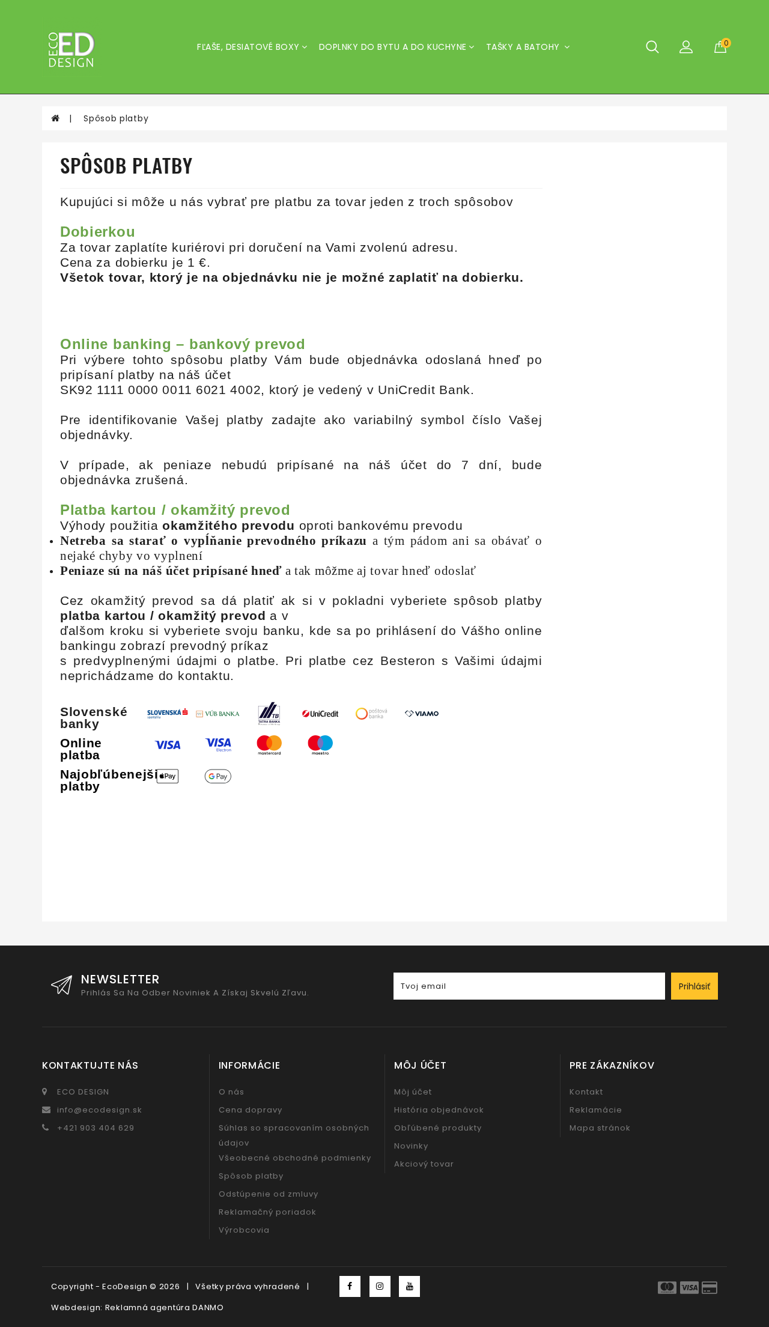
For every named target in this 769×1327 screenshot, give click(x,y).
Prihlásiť (694, 986)
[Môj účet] (686, 46)
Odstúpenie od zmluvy (268, 1194)
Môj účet (413, 1092)
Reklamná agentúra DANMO (164, 1307)
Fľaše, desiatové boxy (248, 47)
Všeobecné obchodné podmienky (295, 1158)
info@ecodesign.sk (99, 1110)
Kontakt (586, 1092)
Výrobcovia (244, 1230)
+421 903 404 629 (96, 1128)
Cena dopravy (250, 1110)
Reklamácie (596, 1110)
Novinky (411, 1146)
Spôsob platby (116, 118)
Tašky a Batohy (524, 47)
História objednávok (439, 1110)
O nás (232, 1092)
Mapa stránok (600, 1128)
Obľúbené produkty (438, 1128)
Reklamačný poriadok (268, 1212)
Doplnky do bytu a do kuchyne (393, 47)
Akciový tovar (424, 1164)
